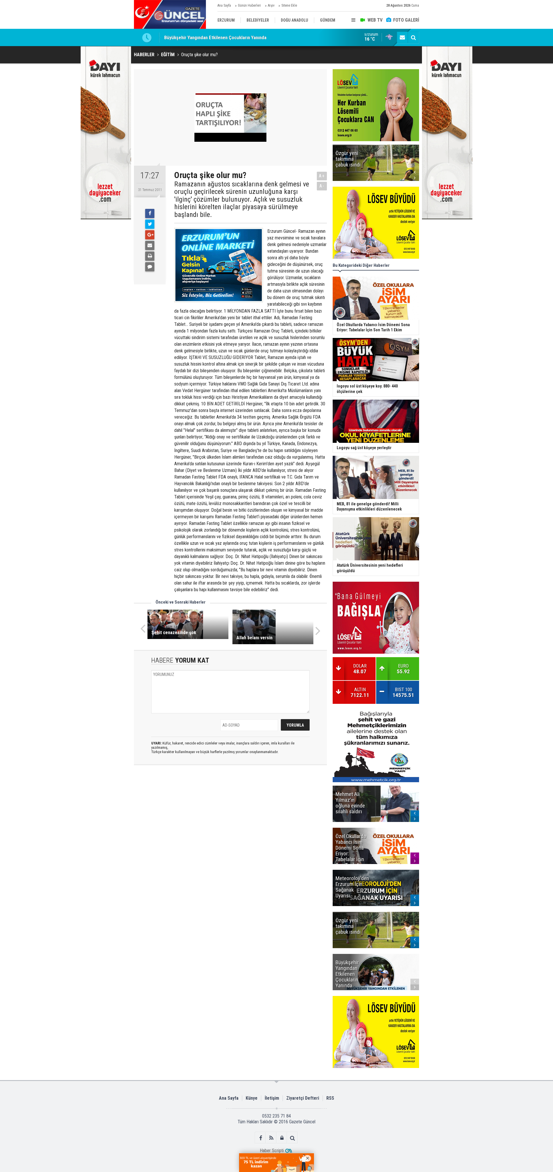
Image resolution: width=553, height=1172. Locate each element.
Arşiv (271, 5)
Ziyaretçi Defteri (302, 1098)
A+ (322, 176)
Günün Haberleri (249, 5)
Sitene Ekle (289, 5)
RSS (330, 1098)
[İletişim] (402, 37)
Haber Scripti (272, 1150)
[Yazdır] (149, 256)
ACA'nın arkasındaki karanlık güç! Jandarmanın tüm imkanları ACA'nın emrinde (241, 37)
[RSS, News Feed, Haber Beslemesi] (271, 1137)
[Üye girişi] (281, 1137)
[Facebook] (149, 213)
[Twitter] (149, 224)
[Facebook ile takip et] (260, 1137)
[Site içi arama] (413, 37)
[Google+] (149, 234)
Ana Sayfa (224, 5)
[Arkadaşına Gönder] (149, 245)
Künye (251, 1098)
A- (322, 186)
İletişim (272, 1098)
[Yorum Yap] (149, 266)
